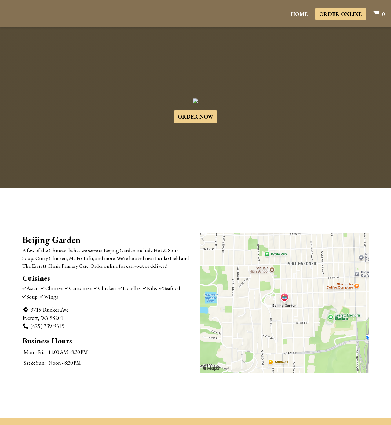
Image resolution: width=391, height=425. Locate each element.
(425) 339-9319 (47, 326)
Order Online (340, 13)
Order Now (195, 116)
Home (299, 13)
